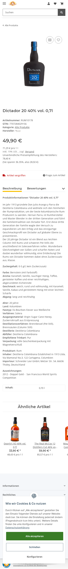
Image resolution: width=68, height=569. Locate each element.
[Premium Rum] (13, 3)
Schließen (34, 547)
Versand (29, 151)
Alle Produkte (22, 127)
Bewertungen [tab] (36, 188)
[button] (49, 3)
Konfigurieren (34, 556)
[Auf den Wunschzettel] (58, 40)
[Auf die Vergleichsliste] (49, 40)
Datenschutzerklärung (17, 527)
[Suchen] (61, 12)
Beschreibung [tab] (12, 188)
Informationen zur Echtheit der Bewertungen (30, 565)
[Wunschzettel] (55, 3)
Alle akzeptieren (35, 536)
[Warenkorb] (61, 3)
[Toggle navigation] (4, 2)
